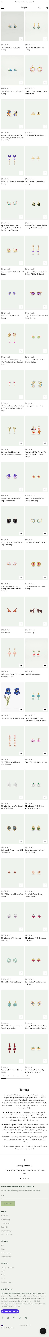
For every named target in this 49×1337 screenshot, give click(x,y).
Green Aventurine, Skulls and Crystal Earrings (34, 851)
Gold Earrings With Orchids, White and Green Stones (34, 1071)
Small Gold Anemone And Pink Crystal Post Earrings (35, 499)
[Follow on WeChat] (26, 1318)
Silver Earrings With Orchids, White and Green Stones (34, 807)
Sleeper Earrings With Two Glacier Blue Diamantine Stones (35, 719)
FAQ (2, 1271)
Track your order (6, 1282)
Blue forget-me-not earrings (34, 406)
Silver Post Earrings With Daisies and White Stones (11, 807)
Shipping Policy (6, 1231)
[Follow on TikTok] (20, 1318)
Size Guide (4, 1227)
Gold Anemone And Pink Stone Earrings (35, 587)
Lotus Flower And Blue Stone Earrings (34, 49)
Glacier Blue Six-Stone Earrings (11, 982)
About (3, 1245)
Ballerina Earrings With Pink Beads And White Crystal (12, 675)
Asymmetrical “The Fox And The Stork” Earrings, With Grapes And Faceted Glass (12, 137)
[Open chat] (43, 1331)
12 (22, 1076)
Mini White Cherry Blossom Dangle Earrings (10, 763)
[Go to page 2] (27, 1075)
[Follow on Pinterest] (14, 1318)
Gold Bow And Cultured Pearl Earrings (35, 183)
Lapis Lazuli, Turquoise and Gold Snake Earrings (12, 851)
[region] (24, 1166)
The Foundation (6, 1256)
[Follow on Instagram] (8, 1318)
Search (3, 1279)
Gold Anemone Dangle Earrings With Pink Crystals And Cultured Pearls (12, 362)
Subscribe (7, 1203)
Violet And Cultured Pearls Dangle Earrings (12, 183)
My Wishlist (5, 1216)
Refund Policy (5, 1223)
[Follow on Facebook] (2, 1318)
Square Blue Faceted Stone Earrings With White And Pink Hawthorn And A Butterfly (11, 228)
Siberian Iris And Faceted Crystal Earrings (12, 92)
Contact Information (7, 1267)
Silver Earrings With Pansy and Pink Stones (11, 939)
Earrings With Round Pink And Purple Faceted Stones (11, 499)
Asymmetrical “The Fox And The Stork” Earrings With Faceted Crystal (35, 454)
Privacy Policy (5, 1219)
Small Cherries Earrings (32, 674)
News (3, 1249)
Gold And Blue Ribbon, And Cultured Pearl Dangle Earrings (11, 453)
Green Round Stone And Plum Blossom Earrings (35, 361)
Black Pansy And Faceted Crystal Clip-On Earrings (11, 543)
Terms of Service (6, 1234)
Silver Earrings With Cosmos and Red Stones (35, 939)
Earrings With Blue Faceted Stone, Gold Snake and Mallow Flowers (36, 1027)
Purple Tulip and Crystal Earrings (36, 762)
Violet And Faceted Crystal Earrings (10, 317)
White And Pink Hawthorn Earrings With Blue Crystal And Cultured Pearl (12, 408)
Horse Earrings (30, 632)
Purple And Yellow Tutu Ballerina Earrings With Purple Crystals (36, 273)
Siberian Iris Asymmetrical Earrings (12, 718)
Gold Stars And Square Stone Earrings (10, 49)
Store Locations (6, 1253)
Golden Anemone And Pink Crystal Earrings (12, 273)
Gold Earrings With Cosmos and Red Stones (35, 983)
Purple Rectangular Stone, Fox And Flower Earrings (36, 317)
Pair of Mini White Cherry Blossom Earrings (34, 895)
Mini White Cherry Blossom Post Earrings (12, 895)
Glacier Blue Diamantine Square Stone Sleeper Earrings (11, 1027)
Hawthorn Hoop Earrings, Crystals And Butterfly (36, 92)
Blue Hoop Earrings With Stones (35, 542)
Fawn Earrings (5, 632)
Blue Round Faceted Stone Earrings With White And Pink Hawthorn (11, 588)
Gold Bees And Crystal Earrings (35, 135)
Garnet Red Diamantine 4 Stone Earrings (11, 1071)
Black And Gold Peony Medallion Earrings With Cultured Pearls (36, 227)
